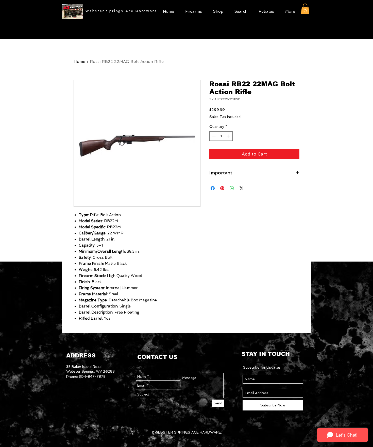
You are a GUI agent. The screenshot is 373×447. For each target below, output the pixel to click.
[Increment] (229, 136)
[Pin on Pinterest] (222, 188)
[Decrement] (213, 136)
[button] (218, 11)
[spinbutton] (221, 136)
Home (79, 61)
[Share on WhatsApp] (232, 188)
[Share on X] (242, 188)
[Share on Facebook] (213, 188)
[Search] (305, 23)
